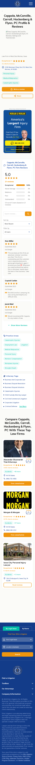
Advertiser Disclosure (17, 758)
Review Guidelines (24, 760)
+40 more (17, 472)
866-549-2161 (19, 143)
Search (17, 654)
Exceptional (9, 465)
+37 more (17, 523)
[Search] (28, 214)
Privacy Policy (17, 756)
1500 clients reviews (11, 468)
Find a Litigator (8, 678)
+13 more (17, 575)
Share (19, 96)
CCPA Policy (5, 758)
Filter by (6, 228)
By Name (25, 629)
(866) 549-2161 (11, 530)
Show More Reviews (19, 325)
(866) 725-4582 (11, 479)
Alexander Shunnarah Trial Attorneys (13, 460)
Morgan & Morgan (12, 512)
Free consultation (17, 483)
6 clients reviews (9, 571)
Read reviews (17, 585)
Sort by (5, 220)
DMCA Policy (26, 756)
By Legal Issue (11, 629)
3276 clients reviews (11, 519)
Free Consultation (17, 149)
